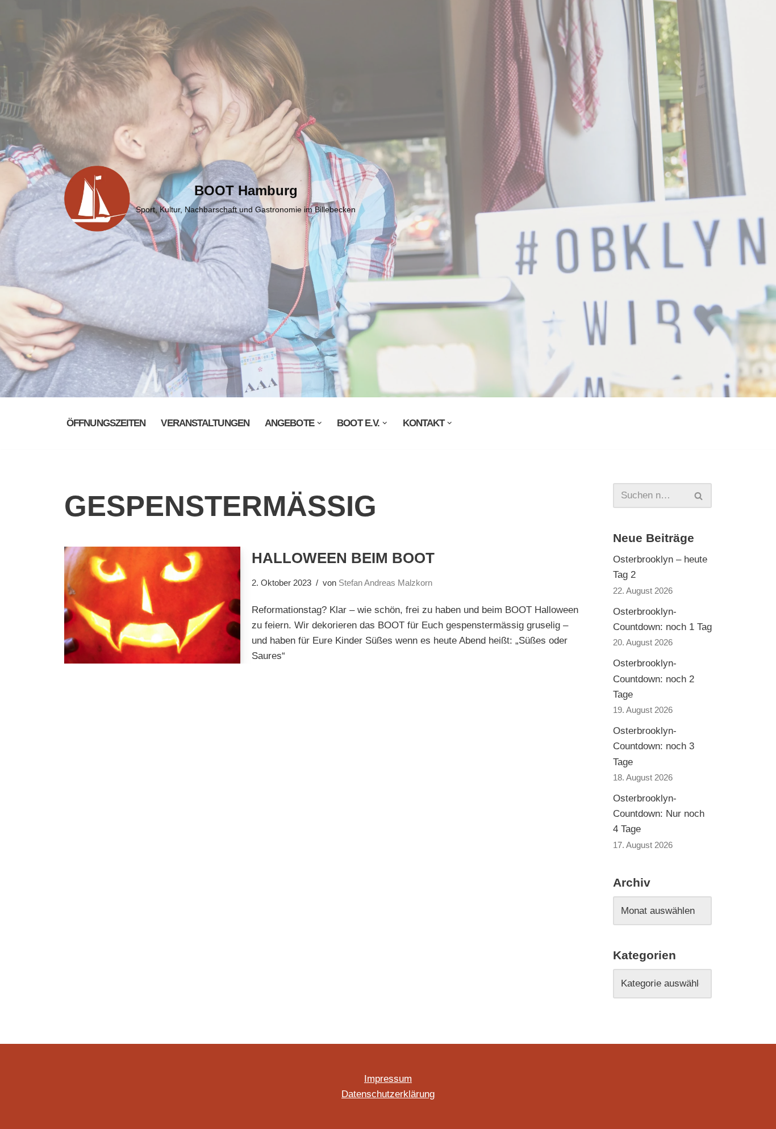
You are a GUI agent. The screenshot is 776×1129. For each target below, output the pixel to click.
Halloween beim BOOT (343, 558)
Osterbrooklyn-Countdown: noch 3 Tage (653, 746)
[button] (319, 423)
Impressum (388, 1078)
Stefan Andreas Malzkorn (385, 582)
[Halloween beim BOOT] (152, 605)
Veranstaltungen (205, 423)
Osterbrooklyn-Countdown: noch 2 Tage (653, 678)
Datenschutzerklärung (388, 1094)
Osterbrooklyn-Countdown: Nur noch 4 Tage (658, 813)
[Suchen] (699, 495)
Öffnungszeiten (105, 423)
